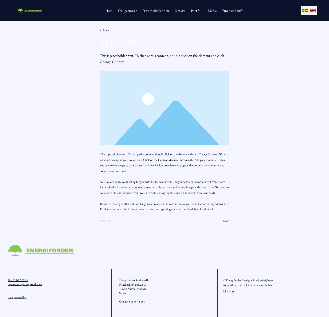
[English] (313, 10)
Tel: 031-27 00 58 (18, 280)
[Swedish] (305, 10)
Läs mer (228, 291)
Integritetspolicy (17, 297)
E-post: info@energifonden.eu (25, 284)
